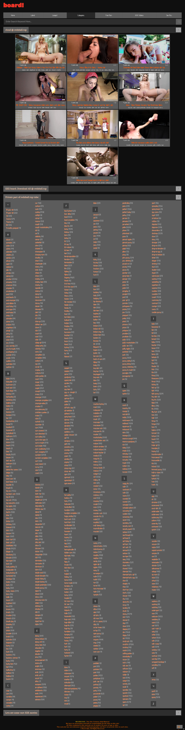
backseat (10, 387)
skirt (125, 617)
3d (9, 216)
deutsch (39, 527)
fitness (68, 295)
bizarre (10, 533)
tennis (155, 354)
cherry (39, 266)
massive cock (99, 428)
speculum (126, 699)
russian (126, 472)
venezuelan (157, 562)
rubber (126, 466)
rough (126, 463)
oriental (96, 645)
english (39, 666)
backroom (10, 384)
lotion (96, 380)
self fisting (126, 541)
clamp (38, 294)
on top (96, 630)
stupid (155, 273)
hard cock (69, 519)
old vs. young (100, 621)
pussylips (126, 373)
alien (8, 270)
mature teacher (99, 452)
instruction (68, 682)
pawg (96, 699)
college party (40, 345)
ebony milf (39, 642)
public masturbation (130, 342)
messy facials (98, 467)
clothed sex (40, 324)
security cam (127, 526)
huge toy (68, 628)
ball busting (10, 396)
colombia (39, 348)
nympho (97, 594)
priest (125, 321)
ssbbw (155, 221)
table (155, 324)
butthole (10, 673)
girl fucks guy (69, 407)
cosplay (39, 370)
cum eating (40, 436)
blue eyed (10, 560)
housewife (69, 616)
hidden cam (69, 552)
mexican (97, 470)
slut (125, 638)
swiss (155, 309)
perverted (127, 224)
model (97, 504)
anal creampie (12, 300)
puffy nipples (128, 348)
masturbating (100, 437)
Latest (33, 15)
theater (155, 366)
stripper (156, 260)
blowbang (10, 554)
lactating (97, 292)
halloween (68, 504)
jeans (96, 226)
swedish (156, 294)
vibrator (156, 565)
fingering (69, 277)
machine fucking (99, 404)
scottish (126, 514)
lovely (96, 383)
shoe (124, 580)
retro (125, 432)
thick (155, 369)
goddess (68, 431)
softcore (127, 668)
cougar (39, 382)
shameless (127, 562)
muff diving (98, 525)
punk (125, 354)
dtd (37, 612)
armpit (9, 330)
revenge (126, 435)
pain (96, 666)
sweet (156, 297)
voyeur (155, 589)
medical (97, 455)
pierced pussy (128, 242)
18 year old (11, 210)
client (27, 70)
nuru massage (99, 588)
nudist (96, 579)
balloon (9, 406)
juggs (96, 242)
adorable (11, 251)
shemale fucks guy (129, 577)
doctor (39, 551)
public (126, 339)
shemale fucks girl (129, 574)
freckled (68, 335)
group (67, 465)
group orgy (69, 468)
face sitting (69, 214)
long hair (98, 371)
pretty (126, 318)
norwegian (98, 573)
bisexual (10, 527)
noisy (96, 570)
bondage (10, 579)
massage (98, 422)
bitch (9, 530)
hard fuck (69, 522)
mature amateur (99, 446)
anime (9, 321)
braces (10, 609)
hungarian (156, 107)
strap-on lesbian (158, 254)
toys (155, 442)
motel (96, 519)
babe (128, 70)
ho (66, 570)
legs (96, 322)
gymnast (69, 477)
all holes (10, 273)
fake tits (68, 226)
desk (38, 521)
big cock (39, 107)
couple (39, 388)
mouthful (97, 522)
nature (97, 552)
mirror (96, 489)
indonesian (69, 673)
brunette (89, 107)
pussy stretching (129, 367)
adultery (9, 254)
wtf (154, 668)
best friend (11, 481)
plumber (126, 273)
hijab (67, 558)
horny (68, 595)
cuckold (39, 421)
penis (125, 206)
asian (9, 339)
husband (68, 652)
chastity (39, 257)
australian (10, 364)
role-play (127, 453)
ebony (94, 145)
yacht (154, 691)
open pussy (98, 633)
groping (68, 462)
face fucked (69, 211)
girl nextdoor (69, 410)
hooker (68, 589)
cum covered (41, 430)
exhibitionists (40, 690)
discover (39, 548)
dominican (39, 566)
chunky (38, 285)
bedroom (11, 463)
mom (97, 507)
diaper (38, 530)
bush (9, 651)
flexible (68, 305)
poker (125, 282)
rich (124, 444)
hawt (67, 534)
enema (38, 663)
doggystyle (141, 70)
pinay (125, 254)
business (10, 654)
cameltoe (10, 696)
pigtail (125, 248)
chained (38, 248)
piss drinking (127, 260)
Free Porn (109, 15)
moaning (98, 501)
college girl (40, 342)
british (10, 630)
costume (39, 373)
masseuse (149, 145)
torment (155, 433)
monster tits (98, 516)
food (67, 314)
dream (39, 594)
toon (154, 427)
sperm (126, 702)
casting (39, 212)
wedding (156, 619)
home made (70, 583)
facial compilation (70, 220)
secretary (126, 523)
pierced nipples (128, 239)
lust (96, 392)
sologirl (125, 680)
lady (96, 295)
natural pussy (98, 549)
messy (97, 464)
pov (50, 70)
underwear (157, 514)
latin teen (98, 310)
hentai (67, 546)
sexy (126, 559)
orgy (96, 642)
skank (125, 611)
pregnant (126, 315)
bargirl (9, 424)
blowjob (133, 70)
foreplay (68, 326)
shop (125, 586)
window (156, 650)
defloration (40, 503)
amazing (11, 282)
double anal (40, 572)
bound (9, 600)
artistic (9, 336)
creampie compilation (43, 400)
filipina (67, 274)
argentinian (11, 327)
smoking (126, 647)
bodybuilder (11, 569)
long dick (97, 368)
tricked (155, 466)
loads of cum (99, 359)
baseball (10, 427)
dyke (38, 624)
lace (96, 289)
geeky (67, 395)
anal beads (11, 297)
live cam (97, 356)
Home (13, 15)
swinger (156, 306)
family (68, 229)
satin (125, 492)
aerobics (10, 257)
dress (38, 597)
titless (155, 405)
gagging (68, 371)
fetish (68, 265)
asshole (10, 355)
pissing (126, 266)
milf (96, 477)
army (9, 333)
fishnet (68, 289)
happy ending (70, 516)
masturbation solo (100, 440)
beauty (10, 454)
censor (38, 239)
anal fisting (11, 306)
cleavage (39, 309)
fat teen (68, 250)
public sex (127, 345)
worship (156, 659)
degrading (39, 506)
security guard (128, 529)
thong (155, 375)
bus (9, 648)
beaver (9, 457)
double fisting (40, 578)
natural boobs (100, 546)
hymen (67, 655)
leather (96, 319)
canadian (10, 702)
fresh (68, 341)
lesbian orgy (98, 331)
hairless (68, 498)
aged (9, 264)
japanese (98, 220)
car (38, 203)
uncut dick (156, 508)
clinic (37, 315)
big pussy (10, 509)
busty (10, 660)
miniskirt (97, 486)
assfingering (11, 352)
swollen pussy (157, 312)
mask (96, 419)
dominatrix (39, 563)
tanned (155, 339)
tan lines (156, 336)
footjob (68, 323)
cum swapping (41, 452)
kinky (97, 259)
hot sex (68, 604)
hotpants (68, 610)
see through (127, 535)
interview (68, 691)
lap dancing (97, 301)
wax (154, 613)
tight (155, 390)
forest (67, 329)
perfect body (128, 212)
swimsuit (156, 303)
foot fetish (69, 317)
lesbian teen (98, 334)
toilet (115, 183)
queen (125, 390)
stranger (156, 242)
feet (67, 253)
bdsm (10, 442)
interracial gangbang (72, 688)
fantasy (68, 232)
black (87, 145)
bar (8, 418)
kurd (95, 274)
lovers (97, 386)
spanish (126, 693)
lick (96, 344)
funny (68, 350)
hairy (97, 70)
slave (126, 626)
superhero (156, 285)
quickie (125, 393)
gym (67, 474)
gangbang (69, 377)
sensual (126, 550)
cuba (37, 418)
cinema (38, 291)
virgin (155, 577)
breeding (10, 624)
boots (9, 585)
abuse (9, 239)
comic (38, 351)
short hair (127, 589)
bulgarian (10, 642)
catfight (38, 215)
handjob (148, 107)
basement (10, 430)
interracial (69, 685)
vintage (156, 571)
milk (96, 483)
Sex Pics (169, 15)
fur (66, 353)
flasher (68, 299)
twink (155, 484)
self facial (126, 538)
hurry (67, 649)
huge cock (69, 619)
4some (9, 222)
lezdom (96, 338)
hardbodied (69, 525)
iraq (66, 697)
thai (154, 363)
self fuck (126, 544)
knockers (98, 268)
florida (67, 308)
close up (81, 183)
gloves (67, 428)
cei (37, 233)
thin (154, 372)
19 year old (11, 213)
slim (126, 632)
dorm (38, 569)
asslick (10, 358)
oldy (96, 624)
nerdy (97, 561)
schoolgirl (127, 504)
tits (155, 408)
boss (9, 594)
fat (67, 241)
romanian (126, 456)
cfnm (38, 245)
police (125, 285)
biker (8, 515)
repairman (126, 426)
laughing (96, 313)
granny (68, 453)
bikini (43, 107)
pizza (101, 145)
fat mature (69, 247)
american (11, 285)
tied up (155, 387)
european (88, 70)
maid (96, 407)
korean (97, 271)
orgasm (98, 639)
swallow (156, 291)
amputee (10, 288)
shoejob (126, 583)
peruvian (126, 221)
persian (125, 218)
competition (39, 354)
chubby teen (40, 282)
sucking (156, 279)
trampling (155, 448)
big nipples (11, 506)
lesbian (97, 325)
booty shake (12, 591)
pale (96, 672)
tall (154, 333)
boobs (10, 582)
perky (126, 215)
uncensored (157, 505)
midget (96, 474)
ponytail (126, 294)
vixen (155, 583)
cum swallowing (42, 449)
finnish (67, 280)
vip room (155, 574)
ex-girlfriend (40, 687)
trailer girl (155, 445)
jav (95, 223)
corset (38, 367)
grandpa (68, 450)
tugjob (155, 475)
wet (155, 625)
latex (96, 304)
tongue (155, 424)
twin (155, 481)
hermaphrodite (70, 549)
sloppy (126, 635)
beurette (9, 484)
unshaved (156, 526)
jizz (96, 236)
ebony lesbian (40, 639)
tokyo (154, 421)
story (155, 239)
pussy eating (128, 361)
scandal (126, 498)
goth (67, 444)
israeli (67, 703)
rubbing (126, 469)
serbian (126, 553)
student (156, 269)
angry (9, 315)
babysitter (11, 381)
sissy (125, 605)
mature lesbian (99, 449)
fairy (67, 223)
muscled (97, 531)
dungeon (38, 615)
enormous (39, 669)
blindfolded (11, 545)
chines (38, 276)
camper (10, 699)
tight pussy (157, 393)
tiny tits (156, 399)
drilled (38, 603)
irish (66, 700)
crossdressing (41, 409)
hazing (68, 537)
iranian (67, 694)
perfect (126, 209)
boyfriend (10, 603)
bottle (9, 597)
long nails (97, 377)
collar (38, 339)
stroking (156, 263)
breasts (10, 618)
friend (68, 344)
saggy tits (127, 483)
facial (146, 70)
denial (38, 512)
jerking (97, 229)
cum (38, 427)
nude (97, 576)
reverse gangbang (129, 441)
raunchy (126, 408)
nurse (96, 585)
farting (67, 238)
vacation (156, 541)
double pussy (41, 588)
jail (95, 217)
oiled (96, 612)
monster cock (100, 513)
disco (38, 545)
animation (10, 318)
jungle (96, 248)
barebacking (12, 421)
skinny (106, 70)
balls (9, 409)
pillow (125, 251)
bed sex (10, 460)
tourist (155, 439)
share (126, 565)
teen (113, 70)
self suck (126, 547)
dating (39, 496)
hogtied (67, 573)
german (93, 70)
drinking (38, 606)
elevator (38, 654)
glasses (68, 422)
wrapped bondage (158, 662)
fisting (68, 292)
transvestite (156, 460)
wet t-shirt (156, 628)
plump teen (126, 276)
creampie (40, 397)
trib (154, 463)
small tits (59, 70)
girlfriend (103, 107)
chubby (39, 279)
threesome (157, 378)
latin (96, 307)
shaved (54, 70)
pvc (124, 379)
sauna (125, 495)
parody (97, 687)
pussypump (127, 376)
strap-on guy (157, 251)
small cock (127, 641)
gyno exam (69, 483)
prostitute (126, 336)
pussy (49, 145)
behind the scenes (13, 469)
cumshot (29, 145)
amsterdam (11, 291)
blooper (9, 551)
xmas (155, 679)
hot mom (68, 601)
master (97, 434)
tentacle (155, 357)
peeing (96, 702)
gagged (68, 368)
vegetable (156, 559)
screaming (127, 517)
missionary (98, 492)
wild (155, 646)
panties (45, 145)
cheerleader (40, 263)
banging (78, 145)
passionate (98, 693)
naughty (98, 555)
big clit (9, 497)
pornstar (103, 183)
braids (9, 612)
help (67, 543)
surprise (156, 288)
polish (125, 288)
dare (38, 490)
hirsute (67, 564)
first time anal (70, 286)
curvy (38, 467)
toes (154, 415)
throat (156, 381)
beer (8, 466)
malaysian (98, 410)
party (97, 690)
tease (155, 348)
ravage (125, 411)
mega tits (97, 458)
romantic (126, 459)
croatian (38, 406)
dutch (38, 618)
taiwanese (156, 327)
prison (125, 327)
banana (10, 412)
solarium (126, 671)
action (10, 245)
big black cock (13, 494)
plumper (126, 279)
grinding (68, 459)
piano (125, 236)
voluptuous (156, 586)
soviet (125, 686)
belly (9, 475)
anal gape (10, 309)
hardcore (40, 145)
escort (85, 183)
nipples (152, 70)
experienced (40, 696)
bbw (9, 439)
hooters (68, 592)
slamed (125, 620)
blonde (24, 70)
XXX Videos (139, 15)
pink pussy (127, 257)
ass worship (11, 345)
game (68, 374)
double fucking (41, 581)
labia (96, 286)
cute (96, 107)
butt (9, 667)
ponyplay (126, 291)
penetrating (127, 203)
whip (155, 631)
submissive (157, 276)
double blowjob (41, 575)
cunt (38, 461)
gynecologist (69, 480)
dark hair (39, 493)
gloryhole (137, 145)
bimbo (9, 521)
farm (67, 235)
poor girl (125, 300)
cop (37, 364)
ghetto (67, 401)
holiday (68, 577)
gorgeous (69, 441)
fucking (68, 347)
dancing (39, 484)
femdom (68, 259)
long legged (98, 374)
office (96, 609)
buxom (9, 679)
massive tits (98, 431)
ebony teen (40, 645)
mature (97, 443)
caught (39, 224)
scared (126, 501)
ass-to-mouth (12, 349)
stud (155, 266)
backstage (11, 390)
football (67, 320)
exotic (38, 693)
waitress (156, 601)
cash (38, 209)
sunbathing (156, 282)
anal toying (10, 312)
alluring (9, 276)
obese (96, 606)
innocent (68, 676)
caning (9, 705)
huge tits (68, 625)
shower (126, 595)
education (39, 648)
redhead (108, 183)
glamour (68, 419)
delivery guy (40, 509)
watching (156, 607)
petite (47, 70)
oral (96, 636)
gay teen (68, 389)
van (154, 556)
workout (156, 656)
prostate (126, 333)
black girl (10, 542)
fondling (68, 311)
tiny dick (155, 396)
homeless (68, 586)
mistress (97, 495)
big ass (11, 491)
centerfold (39, 242)
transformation (157, 454)
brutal (9, 636)
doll (38, 557)
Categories (81, 15)
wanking (155, 604)
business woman (13, 657)
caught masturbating (43, 227)
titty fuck (156, 412)
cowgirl (39, 391)
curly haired (40, 464)
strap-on (156, 245)
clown (38, 327)
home (68, 580)
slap (125, 623)
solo (126, 677)
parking (97, 684)
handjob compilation (72, 513)
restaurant (127, 429)
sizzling (126, 608)
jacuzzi (97, 214)
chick (38, 269)
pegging (96, 705)
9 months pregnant (13, 228)
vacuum (155, 544)
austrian (10, 367)
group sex (69, 471)
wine (154, 653)
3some (10, 219)
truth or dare (157, 472)
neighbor (97, 558)
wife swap (156, 643)
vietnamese (156, 568)
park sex (98, 681)
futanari (68, 356)
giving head (69, 416)
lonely (96, 365)
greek (67, 456)
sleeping (126, 629)
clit (37, 318)
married (97, 416)
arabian (10, 324)
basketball (10, 433)
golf (66, 438)
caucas (39, 221)
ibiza (67, 667)
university (156, 523)
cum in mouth (41, 442)
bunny (9, 645)
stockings (62, 145)
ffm (67, 268)
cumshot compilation (43, 458)
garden (68, 383)
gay (67, 386)
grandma (68, 447)
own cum (97, 651)
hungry (43, 70)
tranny (155, 451)
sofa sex (126, 665)
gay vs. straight (70, 392)
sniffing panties (128, 653)
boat (9, 563)
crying (38, 415)
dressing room (41, 600)
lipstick (96, 353)
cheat (38, 260)
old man (97, 618)
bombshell (10, 576)
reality (105, 145)
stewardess (157, 230)
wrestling (156, 665)
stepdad (156, 224)
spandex (126, 690)
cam (9, 693)
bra (85, 107)
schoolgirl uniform (129, 507)
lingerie (97, 350)
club (38, 330)
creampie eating (41, 403)
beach (10, 445)
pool (125, 297)
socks (126, 662)
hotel (67, 607)
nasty (97, 543)
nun (95, 582)
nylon (96, 591)
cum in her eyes (41, 439)
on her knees (99, 627)
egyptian (39, 651)
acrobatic (10, 242)
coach (38, 333)
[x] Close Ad (179, 727)
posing (126, 309)
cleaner (38, 306)
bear (9, 451)
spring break (157, 209)
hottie (39, 70)
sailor (125, 486)
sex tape (126, 556)
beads (9, 448)
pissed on (127, 263)
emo (38, 657)
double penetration (80, 70)
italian (96, 203)
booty (9, 588)
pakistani (97, 669)
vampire (155, 553)
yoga (155, 694)
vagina (155, 547)
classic (38, 297)
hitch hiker (68, 567)
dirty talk (39, 542)
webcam (157, 616)
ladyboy (97, 298)
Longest (54, 15)
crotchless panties (42, 412)
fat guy (67, 244)
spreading (157, 206)
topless (156, 430)
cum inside (40, 445)
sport (155, 203)
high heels (69, 555)
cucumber (39, 424)
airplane (9, 267)
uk (154, 499)
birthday (10, 524)
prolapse (126, 330)
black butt (10, 539)
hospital (67, 598)
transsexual (157, 457)
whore (156, 637)
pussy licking (128, 364)
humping (68, 634)
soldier (125, 674)
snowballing (126, 656)
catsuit (38, 218)
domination (40, 560)
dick (99, 107)
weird (155, 622)
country (39, 385)
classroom (40, 300)
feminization (69, 262)
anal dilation (10, 303)
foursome (69, 332)
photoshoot (127, 233)
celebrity (39, 236)
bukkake (10, 639)
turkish (155, 478)
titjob (155, 402)
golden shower (70, 434)
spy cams (156, 212)
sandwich (126, 489)
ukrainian (156, 502)
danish (38, 487)
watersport (157, 610)
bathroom (11, 436)
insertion (68, 679)
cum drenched (41, 433)
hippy (66, 561)
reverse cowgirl (129, 438)
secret (126, 520)
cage (9, 690)
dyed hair (39, 621)
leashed (96, 316)
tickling (155, 384)
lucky (96, 389)
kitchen (97, 265)
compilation (40, 357)
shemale (126, 571)
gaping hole (69, 380)
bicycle (9, 488)
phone (125, 230)
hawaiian (68, 531)
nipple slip (97, 564)
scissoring (127, 510)
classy (38, 303)
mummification (98, 528)
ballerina (10, 403)
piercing (126, 245)
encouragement (41, 660)
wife (155, 640)
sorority (126, 683)
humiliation (69, 631)
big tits (10, 512)
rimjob (126, 450)
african (10, 261)
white (155, 634)
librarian (96, 341)
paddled (97, 663)
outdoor (98, 648)
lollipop (96, 362)
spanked (127, 696)
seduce (126, 532)
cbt (37, 230)
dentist (38, 515)
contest (39, 361)
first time (69, 283)
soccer (125, 659)
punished (126, 351)
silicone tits (126, 602)
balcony (10, 393)
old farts (97, 615)
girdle (67, 404)
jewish (96, 232)
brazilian (10, 615)
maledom (97, 413)
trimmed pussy (158, 469)
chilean (38, 273)
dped (38, 591)
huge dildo (69, 622)
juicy (96, 245)
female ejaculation (71, 256)
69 (8, 225)
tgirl (154, 360)
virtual (155, 580)
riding (126, 447)
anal (9, 294)
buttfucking (10, 670)
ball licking (10, 400)
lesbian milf (98, 328)
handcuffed (69, 507)
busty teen (11, 664)
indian (68, 670)
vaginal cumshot (158, 550)
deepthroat (32, 70)
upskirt (156, 529)
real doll (125, 414)
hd (36, 70)
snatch (126, 650)
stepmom (157, 227)
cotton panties (40, 376)
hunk (67, 643)
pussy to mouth (128, 370)
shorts (126, 592)
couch (38, 379)
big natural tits (12, 503)
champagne (40, 251)
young (156, 697)
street (155, 257)
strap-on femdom (158, 248)
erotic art (39, 675)
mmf (96, 498)
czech (38, 473)
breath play (10, 621)
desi (38, 518)
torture (155, 436)
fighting (67, 271)
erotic (39, 672)
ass (9, 342)
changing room (41, 254)
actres (9, 248)
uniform (156, 520)
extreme (39, 699)
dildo (38, 536)
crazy (38, 394)
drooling (39, 609)
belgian (9, 472)
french (68, 338)
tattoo (110, 70)
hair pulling (68, 495)
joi (95, 239)
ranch (125, 405)
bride (9, 627)
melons (97, 461)
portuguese (127, 306)
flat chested (69, 302)
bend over (10, 478)
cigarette (39, 288)
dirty (38, 539)
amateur (30, 107)
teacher (156, 345)
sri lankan (156, 218)
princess (126, 324)
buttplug (9, 676)
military (96, 480)
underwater (157, 511)
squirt (155, 215)
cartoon (39, 206)
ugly (154, 496)
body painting (11, 566)
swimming (156, 300)
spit (124, 705)
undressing (157, 517)
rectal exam (127, 420)
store (155, 236)
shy (125, 598)
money (97, 510)
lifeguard (97, 347)
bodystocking (11, 572)
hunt (67, 646)
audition (10, 361)
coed (38, 336)
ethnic (38, 681)
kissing (97, 262)
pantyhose (98, 678)
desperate (40, 524)
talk (154, 330)
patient (96, 696)
